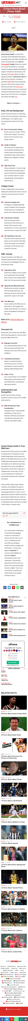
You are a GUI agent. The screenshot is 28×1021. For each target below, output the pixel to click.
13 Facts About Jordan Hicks (11, 952)
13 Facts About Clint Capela (17, 612)
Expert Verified (7, 21)
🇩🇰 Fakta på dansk (7, 981)
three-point (19, 87)
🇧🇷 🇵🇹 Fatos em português (13, 978)
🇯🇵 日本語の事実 (6, 991)
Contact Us (14, 968)
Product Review (5, 968)
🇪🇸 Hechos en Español (7, 976)
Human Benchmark (6, 684)
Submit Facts (14, 972)
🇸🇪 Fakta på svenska (19, 981)
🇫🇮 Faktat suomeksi (19, 983)
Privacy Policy (4, 972)
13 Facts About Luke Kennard (11, 801)
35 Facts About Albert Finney (11, 779)
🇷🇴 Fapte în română (19, 997)
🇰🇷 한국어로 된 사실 (18, 991)
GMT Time (4, 676)
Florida (11, 74)
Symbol (3, 672)
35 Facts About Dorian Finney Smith (13, 714)
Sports (13, 28)
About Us (3, 966)
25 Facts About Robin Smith (11, 735)
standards (13, 550)
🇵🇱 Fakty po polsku (7, 997)
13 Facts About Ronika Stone (17, 635)
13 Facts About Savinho (9, 843)
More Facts (22, 972)
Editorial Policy (11, 966)
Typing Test (4, 680)
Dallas (9, 82)
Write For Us (22, 968)
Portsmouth (5, 64)
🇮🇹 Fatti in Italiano (20, 976)
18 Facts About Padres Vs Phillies (13, 909)
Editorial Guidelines (20, 21)
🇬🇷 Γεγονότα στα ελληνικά (8, 987)
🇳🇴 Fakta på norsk (7, 983)
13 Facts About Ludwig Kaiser (17, 618)
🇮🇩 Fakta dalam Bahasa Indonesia (13, 989)
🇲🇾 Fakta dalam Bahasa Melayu (13, 993)
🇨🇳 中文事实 (19, 1003)
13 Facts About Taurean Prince (12, 888)
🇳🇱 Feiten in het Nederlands (13, 995)
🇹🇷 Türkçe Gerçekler (9, 1003)
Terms (22, 970)
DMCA (16, 970)
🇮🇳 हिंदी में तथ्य (21, 987)
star (16, 97)
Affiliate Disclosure (8, 970)
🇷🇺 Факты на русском (13, 999)
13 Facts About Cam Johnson (17, 624)
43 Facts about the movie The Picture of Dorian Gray (11, 757)
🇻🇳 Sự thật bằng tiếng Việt (13, 1001)
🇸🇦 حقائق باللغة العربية (13, 985)
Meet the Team (21, 966)
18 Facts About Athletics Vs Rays (13, 822)
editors (13, 555)
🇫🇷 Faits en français (20, 974)
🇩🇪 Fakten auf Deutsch (7, 974)
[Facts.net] (11, 2)
